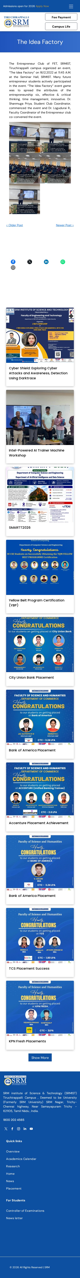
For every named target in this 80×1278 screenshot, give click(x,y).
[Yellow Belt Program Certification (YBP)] (40, 567)
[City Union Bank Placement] (40, 644)
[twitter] (6, 1129)
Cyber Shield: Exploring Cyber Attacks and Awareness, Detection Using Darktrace (38, 373)
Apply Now (42, 6)
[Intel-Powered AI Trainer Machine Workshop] (40, 417)
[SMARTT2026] (40, 494)
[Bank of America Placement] (40, 717)
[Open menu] (71, 6)
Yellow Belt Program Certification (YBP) (36, 603)
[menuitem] (40, 1151)
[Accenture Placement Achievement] (40, 790)
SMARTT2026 (20, 527)
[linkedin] (25, 1129)
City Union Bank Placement (31, 677)
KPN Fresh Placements (27, 1041)
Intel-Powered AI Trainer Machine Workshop (36, 453)
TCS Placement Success (29, 968)
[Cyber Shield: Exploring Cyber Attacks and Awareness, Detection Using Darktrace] (40, 335)
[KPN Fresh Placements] (40, 1008)
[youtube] (31, 1129)
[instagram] (18, 1129)
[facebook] (12, 1129)
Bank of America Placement (32, 750)
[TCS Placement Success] (40, 935)
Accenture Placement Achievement (38, 823)
